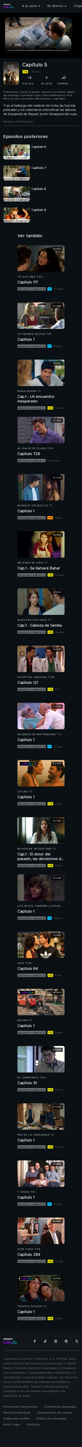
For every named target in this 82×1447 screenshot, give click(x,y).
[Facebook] (35, 1341)
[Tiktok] (45, 1341)
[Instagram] (66, 1341)
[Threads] (56, 1341)
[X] (77, 1341)
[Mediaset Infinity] (8, 6)
